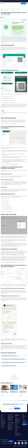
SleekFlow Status (3, 422)
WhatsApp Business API (11, 416)
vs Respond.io (24, 416)
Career (2, 417)
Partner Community (3, 421)
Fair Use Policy (15, 446)
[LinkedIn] (6, 443)
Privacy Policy (21, 446)
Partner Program (3, 420)
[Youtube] (11, 443)
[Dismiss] (27, 1)
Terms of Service (18, 446)
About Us (2, 416)
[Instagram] (4, 443)
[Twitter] (9, 443)
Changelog (2, 427)
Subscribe (11, 441)
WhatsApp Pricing (10, 418)
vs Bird (23, 418)
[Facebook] (1, 443)
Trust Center (2, 419)
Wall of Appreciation (3, 425)
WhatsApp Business (10, 419)
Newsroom (2, 418)
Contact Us (2, 426)
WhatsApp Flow (10, 420)
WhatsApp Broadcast (10, 417)
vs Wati (23, 417)
